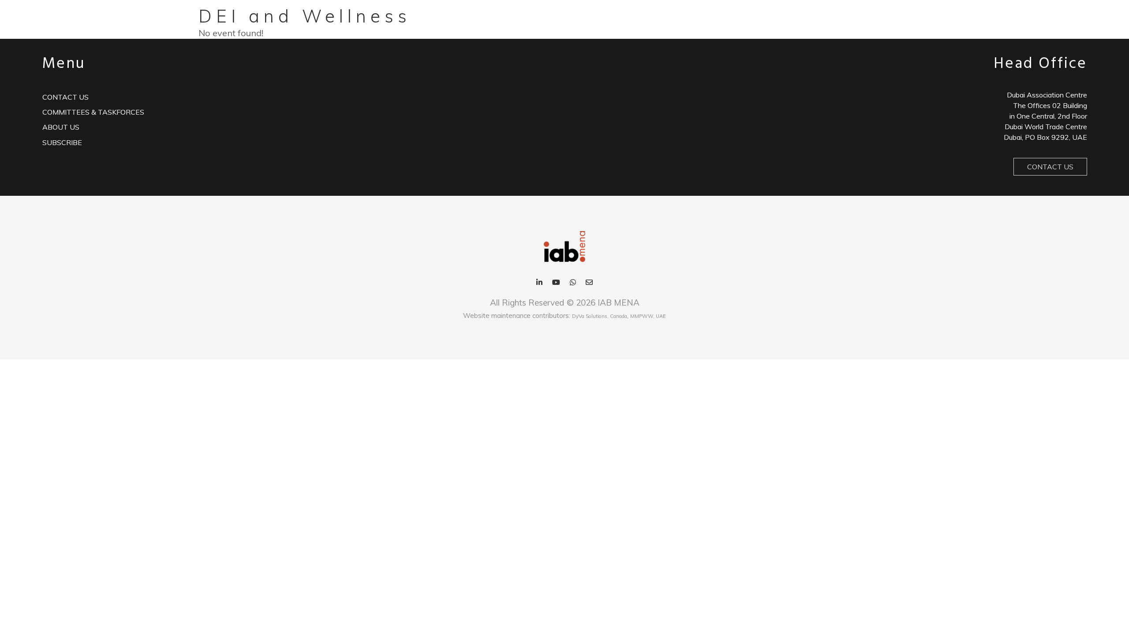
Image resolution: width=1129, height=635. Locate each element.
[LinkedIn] (539, 282)
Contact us (65, 97)
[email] (589, 282)
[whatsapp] (573, 282)
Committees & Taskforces (93, 112)
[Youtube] (556, 282)
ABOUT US (60, 127)
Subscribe (62, 142)
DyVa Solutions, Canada (599, 316)
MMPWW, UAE (648, 316)
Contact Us (1050, 166)
